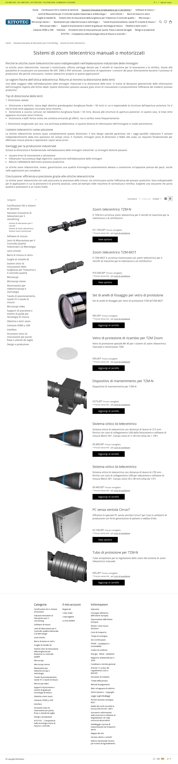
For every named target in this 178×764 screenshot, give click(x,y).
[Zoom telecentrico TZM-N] (67, 224)
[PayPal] (162, 759)
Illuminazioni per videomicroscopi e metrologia (16, 288)
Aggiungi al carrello (108, 325)
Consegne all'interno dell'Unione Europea (99, 614)
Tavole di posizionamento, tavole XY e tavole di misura (21, 299)
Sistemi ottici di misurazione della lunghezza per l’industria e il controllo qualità (21, 268)
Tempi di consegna (99, 636)
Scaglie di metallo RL (46, 18)
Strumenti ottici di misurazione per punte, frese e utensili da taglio (100, 30)
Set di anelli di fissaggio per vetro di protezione (128, 295)
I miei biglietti (68, 616)
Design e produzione (145, 30)
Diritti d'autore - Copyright (102, 692)
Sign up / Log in (166, 2)
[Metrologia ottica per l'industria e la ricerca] (18, 22)
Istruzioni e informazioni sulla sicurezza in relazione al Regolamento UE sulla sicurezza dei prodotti (103, 716)
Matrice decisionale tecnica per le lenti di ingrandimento (103, 742)
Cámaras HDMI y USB (43, 30)
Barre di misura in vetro (138, 14)
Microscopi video (16, 306)
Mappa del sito (97, 733)
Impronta (95, 609)
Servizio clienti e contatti (101, 737)
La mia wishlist (68, 620)
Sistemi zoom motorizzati (20, 231)
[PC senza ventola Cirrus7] (67, 525)
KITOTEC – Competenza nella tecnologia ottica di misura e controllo (44, 723)
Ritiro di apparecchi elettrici (103, 688)
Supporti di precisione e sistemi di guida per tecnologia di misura (91, 26)
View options (105, 239)
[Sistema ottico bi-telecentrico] (67, 439)
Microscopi (13, 277)
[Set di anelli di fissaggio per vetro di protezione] (67, 310)
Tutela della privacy (99, 680)
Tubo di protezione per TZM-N (115, 552)
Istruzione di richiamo (100, 677)
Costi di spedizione (122, 233)
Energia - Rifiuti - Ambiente (102, 654)
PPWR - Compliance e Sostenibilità (100, 644)
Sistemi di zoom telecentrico (21, 228)
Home (35, 10)
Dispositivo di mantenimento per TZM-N (123, 381)
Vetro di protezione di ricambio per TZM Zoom (128, 338)
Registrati (66, 609)
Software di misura (17, 236)
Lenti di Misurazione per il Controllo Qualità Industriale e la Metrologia (21, 243)
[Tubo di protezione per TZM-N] (67, 568)
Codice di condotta (99, 650)
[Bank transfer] (158, 759)
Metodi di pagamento (100, 684)
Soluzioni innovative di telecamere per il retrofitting (35, 43)
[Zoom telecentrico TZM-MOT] (67, 267)
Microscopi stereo (16, 281)
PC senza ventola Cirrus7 (111, 509)
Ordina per (146, 198)
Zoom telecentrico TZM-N (112, 209)
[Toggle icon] (160, 22)
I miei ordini (67, 613)
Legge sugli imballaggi (100, 696)
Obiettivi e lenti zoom (19, 321)
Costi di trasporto (98, 632)
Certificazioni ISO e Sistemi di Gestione (59, 10)
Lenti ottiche (14, 250)
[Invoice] (154, 759)
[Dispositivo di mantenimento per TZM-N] (67, 396)
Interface (61, 30)
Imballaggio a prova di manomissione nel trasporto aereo (103, 727)
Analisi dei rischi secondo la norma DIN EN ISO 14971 (102, 707)
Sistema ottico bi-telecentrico (115, 423)
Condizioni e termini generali (103, 664)
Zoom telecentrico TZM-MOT (114, 252)
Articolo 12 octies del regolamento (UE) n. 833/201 (100, 670)
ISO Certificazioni (98, 639)
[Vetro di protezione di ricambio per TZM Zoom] (67, 353)
